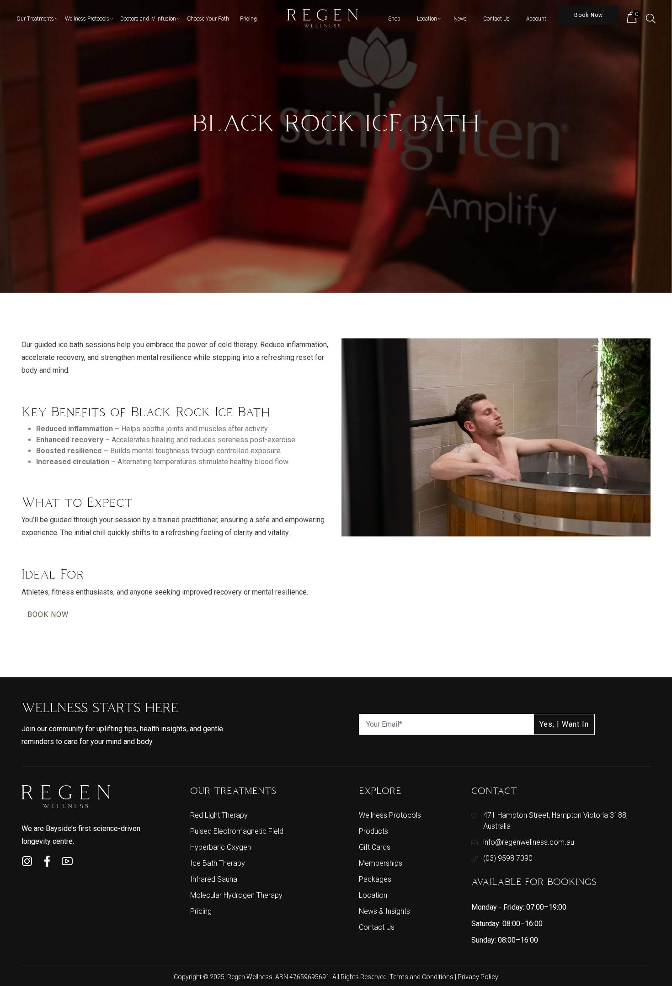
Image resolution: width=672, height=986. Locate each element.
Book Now (588, 15)
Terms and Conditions (422, 977)
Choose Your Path (208, 19)
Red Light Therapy (219, 815)
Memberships (380, 863)
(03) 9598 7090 (508, 858)
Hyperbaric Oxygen (220, 847)
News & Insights (384, 911)
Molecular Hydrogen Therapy (236, 895)
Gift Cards (374, 847)
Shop (394, 19)
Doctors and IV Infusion (148, 19)
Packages (375, 879)
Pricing (248, 19)
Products (373, 831)
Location (427, 19)
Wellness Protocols (87, 19)
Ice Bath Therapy (217, 863)
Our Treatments (35, 19)
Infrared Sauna (213, 879)
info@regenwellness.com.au (528, 842)
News (460, 19)
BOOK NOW (48, 614)
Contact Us (496, 19)
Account (536, 19)
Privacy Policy (478, 977)
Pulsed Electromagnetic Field (236, 831)
